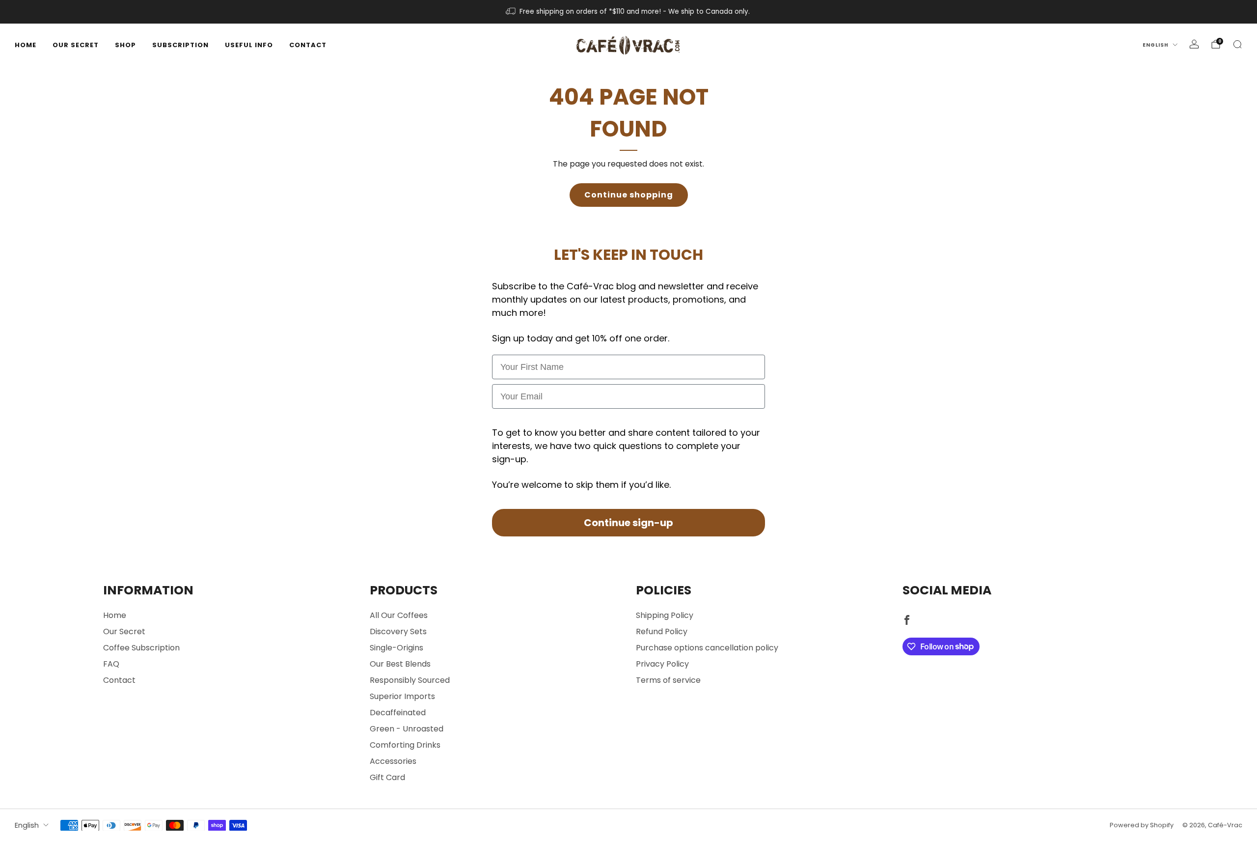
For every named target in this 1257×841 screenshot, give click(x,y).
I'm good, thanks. (628, 512)
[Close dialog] (739, 316)
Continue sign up (628, 482)
